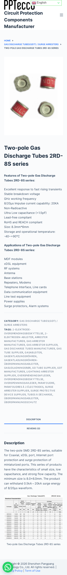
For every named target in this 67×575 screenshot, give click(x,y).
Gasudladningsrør (17, 367)
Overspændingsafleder (33, 375)
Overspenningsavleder (20, 382)
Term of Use (32, 570)
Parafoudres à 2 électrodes (24, 386)
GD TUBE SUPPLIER (44, 367)
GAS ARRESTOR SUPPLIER (42, 344)
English (41, 2)
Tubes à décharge (39, 394)
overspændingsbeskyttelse (24, 379)
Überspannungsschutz (20, 402)
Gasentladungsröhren (20, 356)
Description (33, 419)
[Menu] (61, 15)
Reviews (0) (33, 428)
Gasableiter (33, 352)
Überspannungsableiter (21, 398)
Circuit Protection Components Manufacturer (23, 19)
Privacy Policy (14, 570)
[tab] (33, 419)
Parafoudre (46, 382)
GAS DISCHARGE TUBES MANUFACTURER (29, 348)
